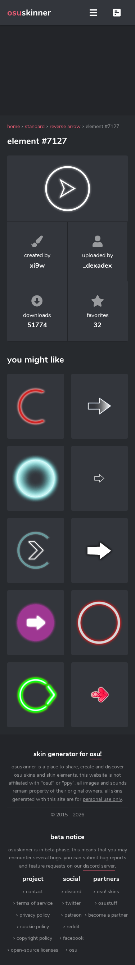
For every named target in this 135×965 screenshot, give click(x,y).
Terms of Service (35, 903)
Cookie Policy (34, 926)
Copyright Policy (34, 938)
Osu (73, 950)
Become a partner (108, 915)
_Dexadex (97, 265)
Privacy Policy (34, 915)
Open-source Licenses (34, 950)
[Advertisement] (68, 70)
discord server (99, 866)
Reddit (73, 926)
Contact (34, 891)
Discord (73, 891)
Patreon (73, 915)
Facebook (73, 938)
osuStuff (107, 903)
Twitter (73, 903)
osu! (96, 754)
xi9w (37, 265)
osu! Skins (108, 891)
